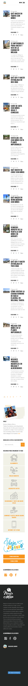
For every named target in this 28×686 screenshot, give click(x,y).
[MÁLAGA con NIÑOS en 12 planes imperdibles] (6, 325)
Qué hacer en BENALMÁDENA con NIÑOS (16, 199)
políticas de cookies (7, 628)
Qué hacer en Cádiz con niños (17, 171)
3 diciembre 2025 (15, 167)
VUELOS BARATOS (14, 476)
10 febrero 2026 (15, 75)
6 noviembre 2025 (15, 195)
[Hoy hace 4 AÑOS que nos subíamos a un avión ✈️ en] (21, 652)
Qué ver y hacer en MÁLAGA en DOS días (18, 79)
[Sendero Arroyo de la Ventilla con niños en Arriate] (6, 228)
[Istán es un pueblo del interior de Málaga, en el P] (6, 652)
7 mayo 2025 (14, 357)
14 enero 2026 (14, 103)
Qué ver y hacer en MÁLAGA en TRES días (18, 263)
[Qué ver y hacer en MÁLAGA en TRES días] (6, 261)
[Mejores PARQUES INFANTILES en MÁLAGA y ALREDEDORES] (6, 358)
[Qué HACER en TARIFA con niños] (6, 13)
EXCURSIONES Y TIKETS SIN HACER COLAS (14, 502)
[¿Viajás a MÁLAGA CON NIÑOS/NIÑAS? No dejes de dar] (14, 660)
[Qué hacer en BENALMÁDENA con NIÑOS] (6, 198)
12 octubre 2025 (15, 259)
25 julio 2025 (14, 323)
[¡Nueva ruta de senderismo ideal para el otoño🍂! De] (14, 668)
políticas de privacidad (12, 626)
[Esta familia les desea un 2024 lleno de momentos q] (14, 664)
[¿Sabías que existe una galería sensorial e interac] (21, 664)
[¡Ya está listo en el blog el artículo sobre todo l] (21, 668)
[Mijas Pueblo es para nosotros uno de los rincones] (14, 652)
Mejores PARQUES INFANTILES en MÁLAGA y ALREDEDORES (16, 364)
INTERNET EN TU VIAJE (14, 530)
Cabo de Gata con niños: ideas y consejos (16, 109)
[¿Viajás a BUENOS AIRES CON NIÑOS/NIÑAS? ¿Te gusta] (21, 660)
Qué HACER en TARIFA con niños (16, 15)
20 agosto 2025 (14, 289)
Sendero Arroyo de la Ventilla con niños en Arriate (16, 232)
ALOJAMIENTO (14, 463)
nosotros (22, 617)
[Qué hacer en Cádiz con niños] (6, 169)
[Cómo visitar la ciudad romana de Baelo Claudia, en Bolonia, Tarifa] (6, 290)
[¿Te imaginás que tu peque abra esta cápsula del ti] (14, 656)
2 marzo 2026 (14, 11)
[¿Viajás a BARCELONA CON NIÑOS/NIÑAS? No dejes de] (6, 660)
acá (19, 433)
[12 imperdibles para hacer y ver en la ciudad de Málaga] (6, 44)
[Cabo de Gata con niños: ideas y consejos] (6, 107)
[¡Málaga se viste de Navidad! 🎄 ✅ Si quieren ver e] (6, 668)
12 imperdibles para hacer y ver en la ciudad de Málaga (17, 48)
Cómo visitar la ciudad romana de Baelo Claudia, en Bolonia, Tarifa (17, 296)
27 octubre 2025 (15, 225)
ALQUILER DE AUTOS (14, 488)
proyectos (14, 617)
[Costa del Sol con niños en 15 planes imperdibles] (6, 137)
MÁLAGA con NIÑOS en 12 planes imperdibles (16, 329)
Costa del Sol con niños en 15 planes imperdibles (17, 141)
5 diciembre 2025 (15, 135)
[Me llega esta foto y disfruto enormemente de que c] (6, 656)
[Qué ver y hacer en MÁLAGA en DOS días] (6, 77)
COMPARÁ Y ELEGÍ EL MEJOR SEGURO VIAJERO (14, 516)
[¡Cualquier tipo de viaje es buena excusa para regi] (21, 656)
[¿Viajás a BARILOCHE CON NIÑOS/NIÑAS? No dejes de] (6, 664)
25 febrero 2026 (15, 41)
